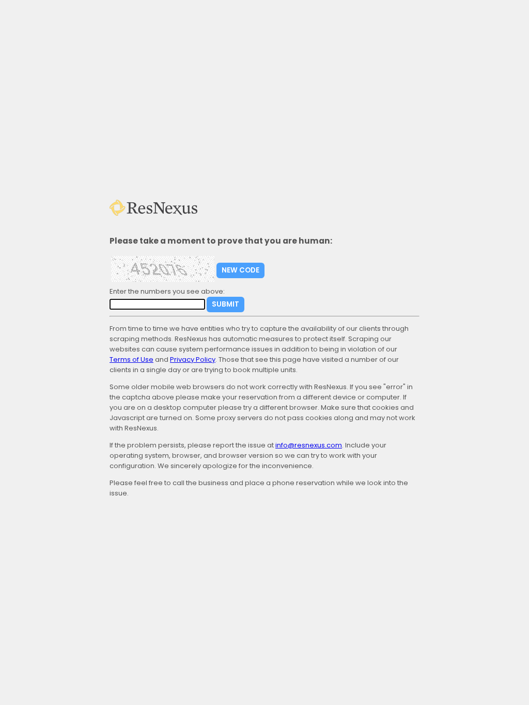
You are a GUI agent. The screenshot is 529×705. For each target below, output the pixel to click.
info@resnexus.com (308, 445)
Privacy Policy (192, 359)
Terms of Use (131, 359)
